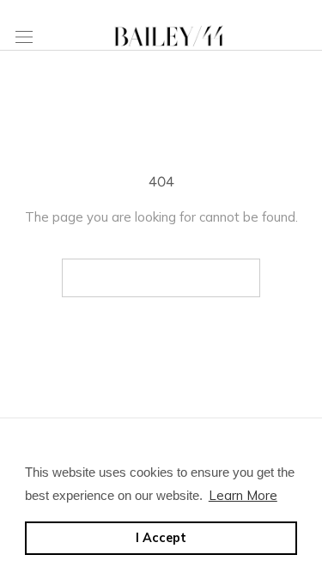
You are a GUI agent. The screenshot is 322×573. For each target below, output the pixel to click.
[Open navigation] (24, 36)
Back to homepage (161, 277)
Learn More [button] (243, 495)
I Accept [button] (161, 538)
